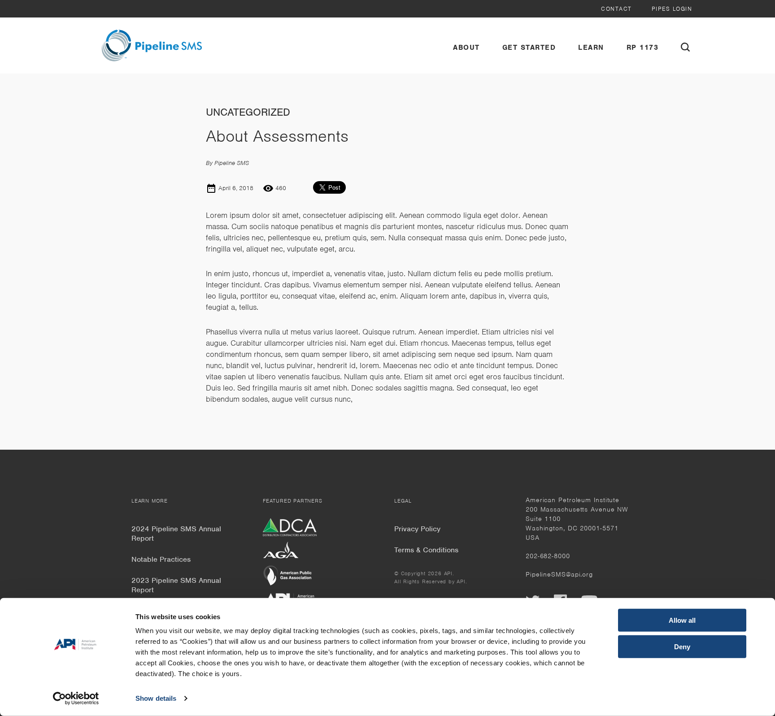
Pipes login (672, 9)
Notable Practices (161, 559)
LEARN (591, 47)
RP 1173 (643, 47)
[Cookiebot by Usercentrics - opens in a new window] (76, 698)
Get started (529, 47)
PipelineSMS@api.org (559, 574)
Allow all (682, 620)
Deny (682, 646)
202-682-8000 (548, 556)
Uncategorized (248, 112)
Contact (616, 9)
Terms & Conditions (426, 550)
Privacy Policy (417, 529)
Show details (155, 698)
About (466, 47)
